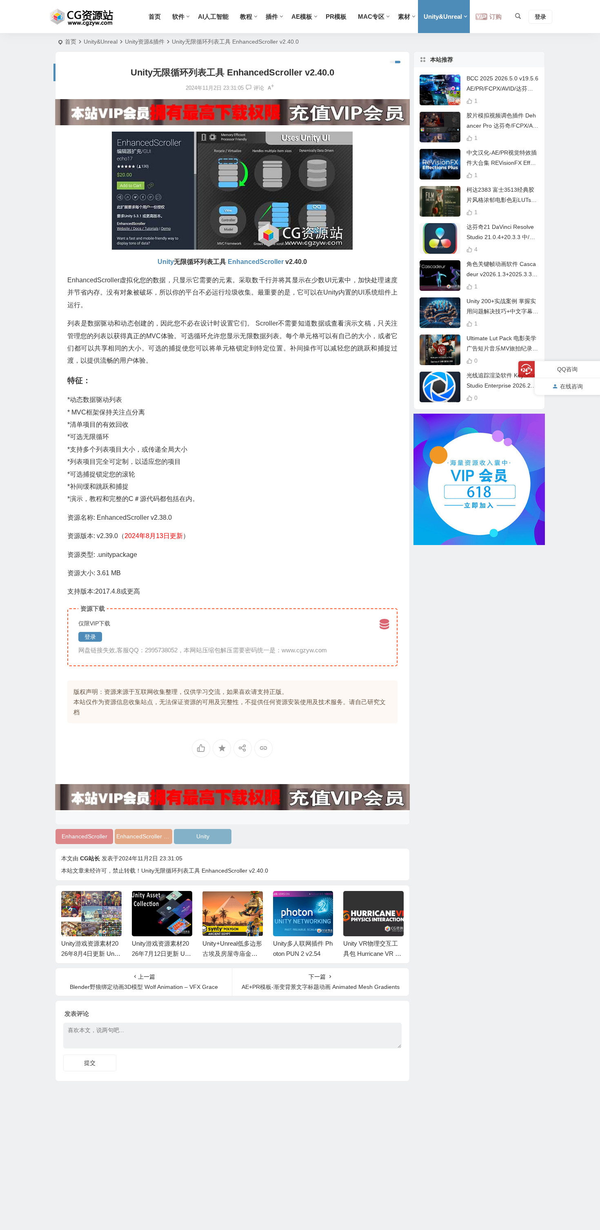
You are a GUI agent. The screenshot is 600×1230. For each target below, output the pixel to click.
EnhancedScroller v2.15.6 (144, 836)
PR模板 (336, 16)
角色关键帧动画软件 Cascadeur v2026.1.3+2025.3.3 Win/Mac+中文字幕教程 (501, 274)
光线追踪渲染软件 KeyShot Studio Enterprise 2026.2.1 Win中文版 (501, 385)
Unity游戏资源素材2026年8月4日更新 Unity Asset (90, 953)
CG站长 (90, 858)
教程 (246, 16)
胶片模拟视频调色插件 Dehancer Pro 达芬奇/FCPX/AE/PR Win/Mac (502, 125)
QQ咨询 (567, 369)
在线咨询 (571, 386)
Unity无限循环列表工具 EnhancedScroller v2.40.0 (204, 870)
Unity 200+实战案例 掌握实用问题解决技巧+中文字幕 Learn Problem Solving (502, 311)
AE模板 (301, 16)
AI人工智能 (213, 16)
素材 (404, 16)
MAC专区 (371, 16)
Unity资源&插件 (144, 41)
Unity (202, 836)
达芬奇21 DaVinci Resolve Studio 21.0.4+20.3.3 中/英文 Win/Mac (501, 237)
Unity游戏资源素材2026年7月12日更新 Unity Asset (161, 953)
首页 (155, 16)
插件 (272, 16)
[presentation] (356, 904)
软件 (178, 16)
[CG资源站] (82, 17)
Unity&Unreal (443, 16)
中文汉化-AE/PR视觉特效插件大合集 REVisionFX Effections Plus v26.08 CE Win (502, 162)
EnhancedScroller (84, 836)
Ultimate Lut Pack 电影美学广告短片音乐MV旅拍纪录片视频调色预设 (502, 348)
